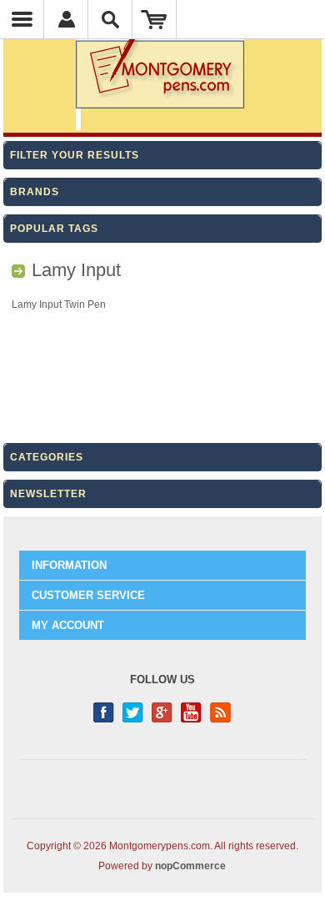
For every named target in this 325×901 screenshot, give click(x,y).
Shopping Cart (154, 19)
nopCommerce (190, 866)
